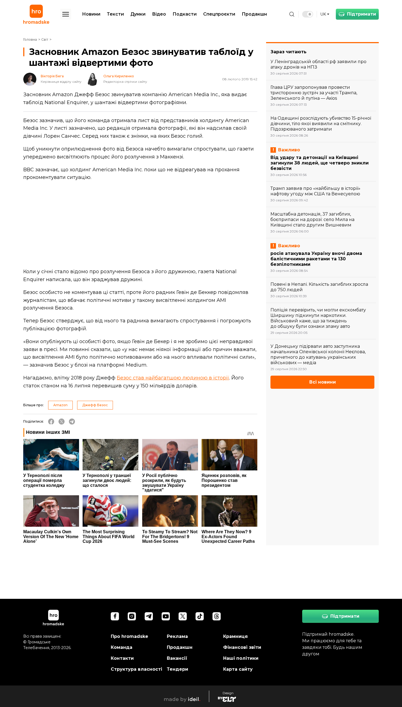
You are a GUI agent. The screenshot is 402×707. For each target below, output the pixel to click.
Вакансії (177, 658)
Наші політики (240, 658)
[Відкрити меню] (65, 14)
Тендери (177, 669)
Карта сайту (238, 669)
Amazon (60, 405)
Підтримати (361, 14)
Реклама (177, 636)
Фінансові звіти (242, 647)
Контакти (122, 658)
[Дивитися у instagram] (132, 616)
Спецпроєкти (219, 14)
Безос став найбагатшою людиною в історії (173, 378)
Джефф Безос (95, 405)
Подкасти (185, 14)
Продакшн (254, 14)
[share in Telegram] (72, 422)
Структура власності (136, 669)
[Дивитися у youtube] (166, 616)
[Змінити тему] (307, 14)
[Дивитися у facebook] (115, 616)
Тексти (115, 14)
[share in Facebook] (51, 422)
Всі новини (322, 382)
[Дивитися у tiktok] (200, 616)
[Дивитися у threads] (216, 616)
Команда (121, 647)
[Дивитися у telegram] (149, 616)
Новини (91, 14)
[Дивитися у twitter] (183, 616)
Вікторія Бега (52, 76)
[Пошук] (291, 14)
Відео (159, 14)
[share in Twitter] (62, 422)
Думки (137, 14)
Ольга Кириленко (118, 76)
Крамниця (235, 636)
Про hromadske (129, 636)
